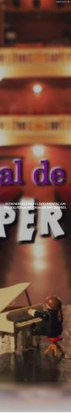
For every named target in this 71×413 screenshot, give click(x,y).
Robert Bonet (61, 2)
